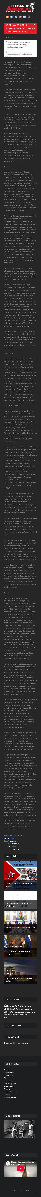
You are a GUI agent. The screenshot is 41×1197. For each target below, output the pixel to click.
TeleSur (7, 1070)
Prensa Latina (9, 1073)
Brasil (12, 1012)
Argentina (24, 1012)
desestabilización (14, 846)
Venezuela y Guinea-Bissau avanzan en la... (20, 928)
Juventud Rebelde (10, 1092)
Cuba (7, 1006)
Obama (17, 1012)
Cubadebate (8, 1075)
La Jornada (8, 1081)
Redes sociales (13, 844)
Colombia (31, 1012)
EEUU (13, 1009)
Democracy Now (10, 1084)
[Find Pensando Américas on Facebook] (11, 17)
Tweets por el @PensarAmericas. (16, 1043)
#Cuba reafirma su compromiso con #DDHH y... (19, 885)
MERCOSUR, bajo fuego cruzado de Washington (19, 904)
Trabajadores (9, 1086)
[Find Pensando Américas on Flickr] (24, 17)
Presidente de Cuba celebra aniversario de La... (20, 979)
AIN (5, 1078)
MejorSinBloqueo (20, 1015)
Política (6, 879)
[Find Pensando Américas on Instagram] (29, 17)
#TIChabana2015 (14, 849)
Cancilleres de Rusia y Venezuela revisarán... (18, 953)
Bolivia (11, 1015)
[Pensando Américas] (20, 7)
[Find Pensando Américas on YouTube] (20, 17)
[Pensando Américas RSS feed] (7, 17)
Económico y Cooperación (13, 946)
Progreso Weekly (10, 1097)
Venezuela (12, 841)
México (6, 1015)
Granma (7, 1089)
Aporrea (7, 1095)
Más (5, 1017)
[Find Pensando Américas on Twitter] (16, 17)
